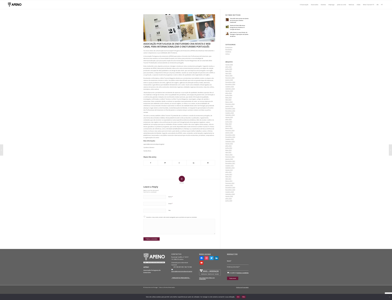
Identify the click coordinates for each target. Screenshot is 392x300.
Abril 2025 (228, 73)
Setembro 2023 (230, 115)
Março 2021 (228, 181)
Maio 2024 (228, 97)
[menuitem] (304, 4)
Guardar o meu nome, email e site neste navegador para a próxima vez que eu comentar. (171, 217)
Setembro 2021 (230, 168)
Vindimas (228, 51)
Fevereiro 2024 (229, 104)
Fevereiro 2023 (229, 130)
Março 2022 (228, 155)
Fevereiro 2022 (229, 157)
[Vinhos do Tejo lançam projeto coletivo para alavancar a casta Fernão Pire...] (1, 150)
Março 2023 (228, 128)
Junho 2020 (228, 201)
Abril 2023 (228, 126)
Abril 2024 (228, 100)
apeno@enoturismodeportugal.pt (181, 271)
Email (170, 203)
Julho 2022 (228, 146)
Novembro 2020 (230, 190)
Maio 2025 (228, 71)
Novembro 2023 (230, 111)
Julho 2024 (228, 93)
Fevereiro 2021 (229, 183)
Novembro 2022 (230, 137)
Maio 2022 (228, 150)
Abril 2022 (228, 152)
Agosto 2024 (229, 91)
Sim (238, 297)
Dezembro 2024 (230, 82)
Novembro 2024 (230, 84)
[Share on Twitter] (165, 162)
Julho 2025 (228, 67)
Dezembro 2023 (230, 108)
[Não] (389, 297)
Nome (170, 197)
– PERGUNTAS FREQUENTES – (180, 278)
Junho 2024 (228, 95)
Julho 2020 (228, 198)
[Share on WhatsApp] (179, 162)
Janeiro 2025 (229, 80)
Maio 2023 (228, 124)
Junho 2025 (228, 69)
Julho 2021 (228, 172)
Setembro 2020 (230, 194)
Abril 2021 (228, 179)
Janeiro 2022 (229, 159)
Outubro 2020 (229, 192)
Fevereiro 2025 (229, 78)
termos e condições (243, 273)
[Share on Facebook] (151, 162)
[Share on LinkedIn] (194, 162)
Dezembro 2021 (230, 161)
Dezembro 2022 (230, 135)
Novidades (228, 49)
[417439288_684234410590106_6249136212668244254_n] (179, 27)
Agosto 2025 (229, 64)
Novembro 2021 (230, 163)
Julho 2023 (228, 119)
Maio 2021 (228, 176)
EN (377, 5)
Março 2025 (228, 75)
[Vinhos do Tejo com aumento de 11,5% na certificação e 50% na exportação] (390, 150)
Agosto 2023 (229, 117)
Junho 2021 (228, 174)
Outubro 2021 (229, 165)
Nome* (229, 261)
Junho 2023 (228, 122)
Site (169, 210)
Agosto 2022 (229, 143)
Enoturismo (228, 47)
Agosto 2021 (229, 170)
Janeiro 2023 (229, 133)
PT (382, 5)
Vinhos (227, 54)
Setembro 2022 (230, 141)
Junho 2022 (228, 148)
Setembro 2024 (230, 89)
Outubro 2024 (229, 86)
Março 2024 (228, 102)
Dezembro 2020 (230, 187)
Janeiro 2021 (229, 185)
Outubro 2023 (229, 113)
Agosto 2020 (229, 196)
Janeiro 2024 (229, 106)
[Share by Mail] (208, 162)
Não (243, 297)
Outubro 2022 (229, 139)
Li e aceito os (239, 273)
